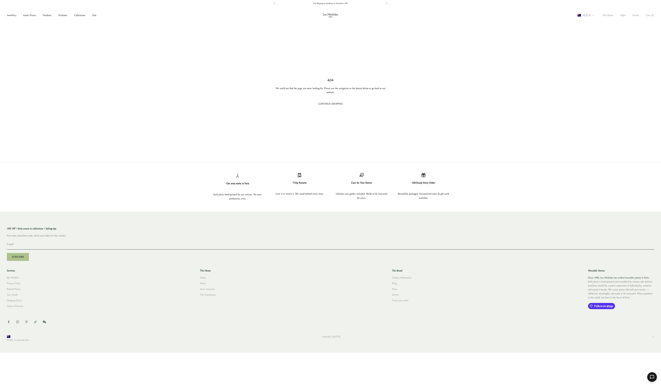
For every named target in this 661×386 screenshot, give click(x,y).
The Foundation (208, 294)
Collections (79, 15)
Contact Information (401, 277)
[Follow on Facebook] (8, 322)
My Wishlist (13, 277)
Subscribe (18, 256)
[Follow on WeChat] (44, 322)
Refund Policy (13, 289)
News (203, 283)
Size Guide (12, 294)
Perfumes (62, 15)
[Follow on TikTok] (35, 322)
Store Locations (207, 289)
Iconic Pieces (29, 15)
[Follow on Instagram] (17, 322)
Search (395, 294)
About (203, 277)
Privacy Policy (13, 283)
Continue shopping (330, 103)
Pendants (47, 15)
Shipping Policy (14, 300)
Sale (94, 15)
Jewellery (11, 15)
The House (607, 15)
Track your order (400, 300)
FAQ (394, 283)
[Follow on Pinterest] (26, 322)
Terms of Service (15, 306)
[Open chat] (652, 377)
